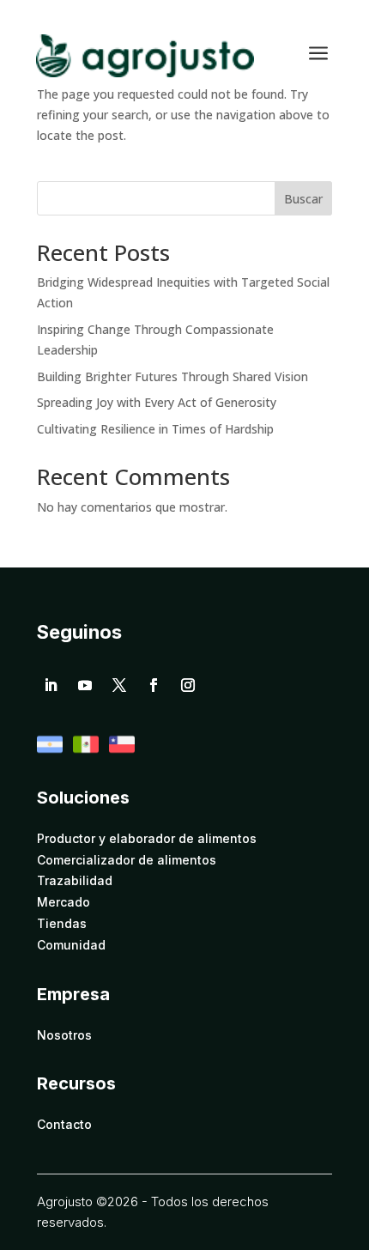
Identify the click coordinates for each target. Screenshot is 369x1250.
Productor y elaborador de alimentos (147, 839)
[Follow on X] (119, 685)
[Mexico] (86, 752)
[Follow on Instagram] (188, 685)
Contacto (64, 1125)
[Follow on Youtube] (85, 685)
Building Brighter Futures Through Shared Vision (172, 376)
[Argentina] (50, 752)
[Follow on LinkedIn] (50, 685)
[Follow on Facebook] (153, 685)
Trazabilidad (74, 881)
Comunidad (71, 945)
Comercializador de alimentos (126, 860)
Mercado (63, 902)
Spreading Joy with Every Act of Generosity (156, 402)
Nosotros (64, 1035)
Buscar (303, 199)
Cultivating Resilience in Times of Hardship (155, 429)
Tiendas (62, 924)
